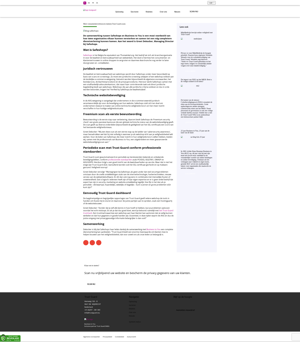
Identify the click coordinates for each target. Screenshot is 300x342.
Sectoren (134, 12)
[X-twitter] (180, 302)
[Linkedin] (175, 302)
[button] (85, 242)
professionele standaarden (120, 159)
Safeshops (87, 55)
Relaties (149, 12)
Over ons (163, 12)
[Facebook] (185, 302)
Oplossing (119, 12)
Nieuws (177, 12)
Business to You (153, 229)
